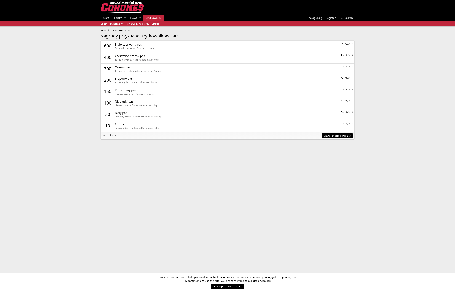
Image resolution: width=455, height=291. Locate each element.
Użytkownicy (153, 18)
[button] (125, 18)
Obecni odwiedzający (111, 23)
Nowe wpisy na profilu (137, 23)
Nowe (133, 18)
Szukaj (155, 23)
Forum (118, 18)
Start (106, 18)
